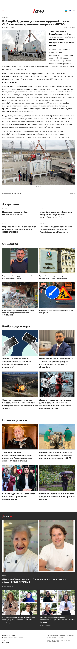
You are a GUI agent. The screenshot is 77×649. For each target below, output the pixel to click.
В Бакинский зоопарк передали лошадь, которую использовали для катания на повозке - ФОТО (55, 455)
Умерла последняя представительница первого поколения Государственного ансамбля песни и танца (17, 456)
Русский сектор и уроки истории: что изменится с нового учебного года (54, 277)
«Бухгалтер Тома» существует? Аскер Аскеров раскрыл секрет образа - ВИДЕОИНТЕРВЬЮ (34, 580)
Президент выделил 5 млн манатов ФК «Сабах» (15, 213)
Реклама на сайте (8, 635)
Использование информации (12, 637)
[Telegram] (20, 194)
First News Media (8, 28)
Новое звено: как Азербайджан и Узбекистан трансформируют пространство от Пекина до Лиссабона (56, 363)
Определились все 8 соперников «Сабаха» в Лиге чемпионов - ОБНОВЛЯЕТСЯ (19, 229)
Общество (5, 17)
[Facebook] (13, 194)
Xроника (4, 208)
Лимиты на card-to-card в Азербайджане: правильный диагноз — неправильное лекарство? (16, 363)
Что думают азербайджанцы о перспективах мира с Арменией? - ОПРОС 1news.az (57, 620)
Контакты (5, 642)
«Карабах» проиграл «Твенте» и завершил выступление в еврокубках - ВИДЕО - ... (56, 214)
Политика (42, 223)
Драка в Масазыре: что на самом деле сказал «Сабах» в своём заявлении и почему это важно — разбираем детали (56, 404)
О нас (4, 640)
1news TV (4, 575)
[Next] (73, 163)
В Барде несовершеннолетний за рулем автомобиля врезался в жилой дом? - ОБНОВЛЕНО (18, 313)
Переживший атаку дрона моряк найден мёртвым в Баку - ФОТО (18, 277)
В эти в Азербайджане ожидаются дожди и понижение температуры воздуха (57, 496)
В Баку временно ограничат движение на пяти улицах (56, 312)
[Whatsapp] (18, 194)
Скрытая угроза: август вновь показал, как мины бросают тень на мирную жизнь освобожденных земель (20, 404)
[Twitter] (15, 194)
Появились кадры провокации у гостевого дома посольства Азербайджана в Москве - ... (56, 229)
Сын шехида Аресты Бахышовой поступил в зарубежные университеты (18, 496)
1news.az (54, 637)
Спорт (41, 208)
